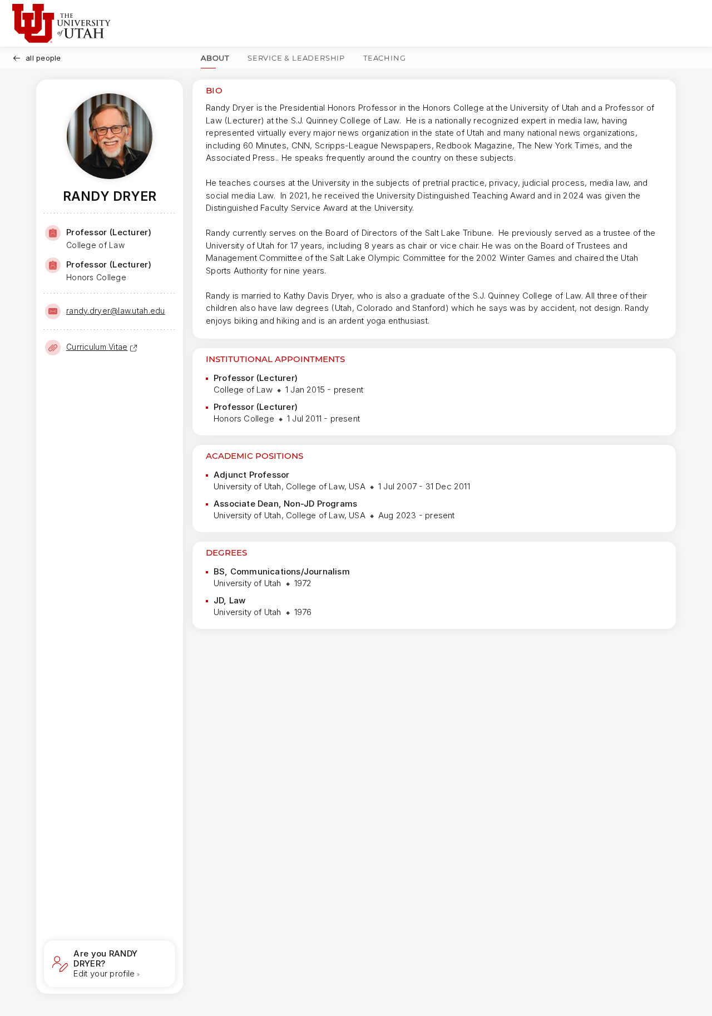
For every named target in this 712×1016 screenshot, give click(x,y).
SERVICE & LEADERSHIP (296, 57)
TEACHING (384, 57)
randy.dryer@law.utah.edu (115, 310)
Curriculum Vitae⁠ (96, 346)
